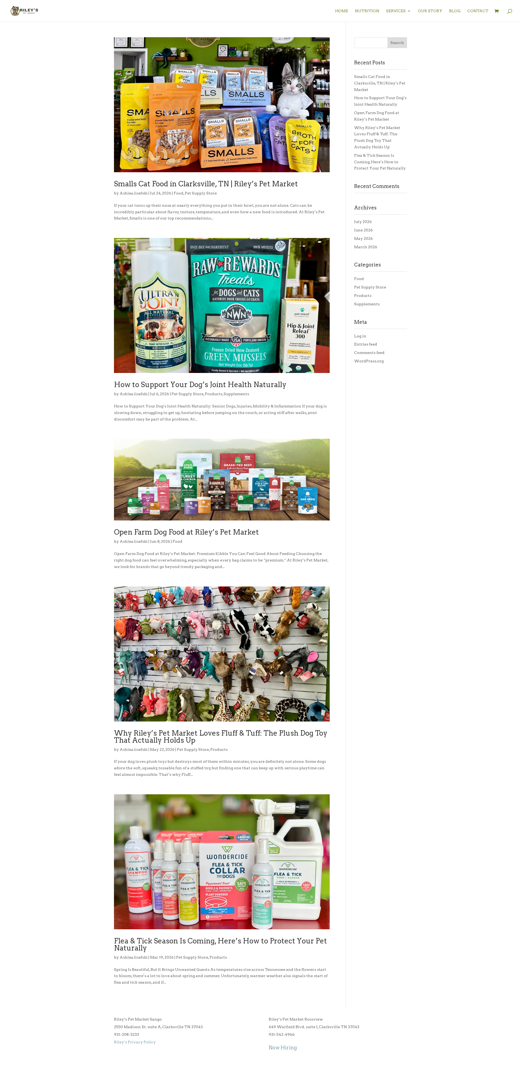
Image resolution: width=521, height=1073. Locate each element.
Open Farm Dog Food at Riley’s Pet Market (186, 532)
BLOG (454, 11)
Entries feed (365, 344)
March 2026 (365, 247)
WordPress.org (369, 361)
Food (178, 193)
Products (213, 394)
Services (396, 11)
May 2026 (363, 238)
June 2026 (363, 230)
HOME (341, 11)
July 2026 (363, 221)
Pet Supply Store (201, 193)
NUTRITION (367, 11)
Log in (360, 336)
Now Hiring (283, 1047)
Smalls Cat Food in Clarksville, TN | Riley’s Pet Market (206, 184)
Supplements (236, 394)
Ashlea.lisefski (134, 193)
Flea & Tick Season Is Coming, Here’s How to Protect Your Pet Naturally (220, 944)
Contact (477, 11)
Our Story (430, 11)
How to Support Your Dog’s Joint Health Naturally (200, 384)
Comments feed (369, 352)
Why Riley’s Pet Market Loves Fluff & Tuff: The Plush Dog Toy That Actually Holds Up (220, 736)
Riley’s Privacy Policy (135, 1042)
